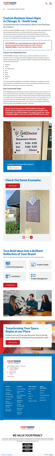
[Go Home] (3, 9)
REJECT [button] (27, 451)
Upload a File (43, 400)
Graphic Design (9, 396)
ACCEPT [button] (27, 448)
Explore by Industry (19, 413)
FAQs (29, 393)
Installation (8, 399)
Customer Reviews (44, 395)
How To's (30, 396)
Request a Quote (32, 401)
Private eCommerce (9, 389)
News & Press (31, 389)
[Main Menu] (50, 3)
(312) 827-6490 (10, 47)
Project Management (9, 402)
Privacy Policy (4, 454)
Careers (42, 393)
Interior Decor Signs (20, 392)
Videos (30, 398)
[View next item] (31, 237)
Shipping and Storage (9, 406)
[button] (52, 422)
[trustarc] (51, 455)
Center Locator (10, 376)
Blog (29, 391)
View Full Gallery (12, 185)
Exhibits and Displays (20, 401)
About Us (42, 390)
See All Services (10, 285)
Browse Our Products (20, 409)
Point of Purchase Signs (21, 405)
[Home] (9, 3)
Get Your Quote (15, 168)
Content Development (9, 393)
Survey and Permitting (8, 410)
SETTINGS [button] (27, 444)
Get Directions (12, 370)
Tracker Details (9, 454)
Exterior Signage (21, 389)
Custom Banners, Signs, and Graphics (21, 397)
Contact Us (42, 397)
